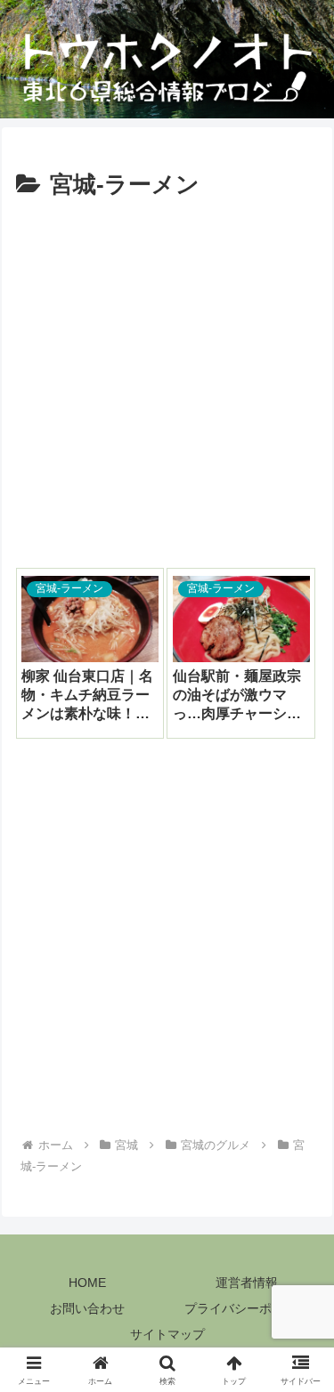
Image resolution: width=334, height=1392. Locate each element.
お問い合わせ (87, 1308)
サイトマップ (167, 1334)
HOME (87, 1282)
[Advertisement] (167, 381)
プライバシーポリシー (246, 1308)
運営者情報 (247, 1282)
